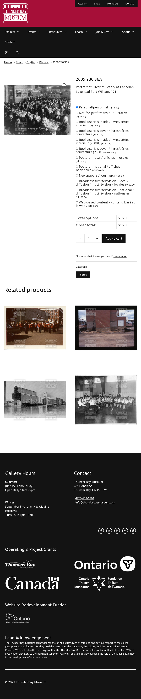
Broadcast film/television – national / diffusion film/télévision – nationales (105, 193)
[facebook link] (101, 530)
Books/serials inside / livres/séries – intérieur (104, 123)
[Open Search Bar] (17, 52)
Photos (83, 274)
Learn (79, 32)
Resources (55, 32)
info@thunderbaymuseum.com (95, 502)
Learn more (120, 256)
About (126, 32)
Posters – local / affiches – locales (102, 159)
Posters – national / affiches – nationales (99, 168)
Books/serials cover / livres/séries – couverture (103, 132)
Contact (10, 42)
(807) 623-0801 (84, 498)
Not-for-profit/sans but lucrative (102, 114)
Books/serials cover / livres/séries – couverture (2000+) (103, 150)
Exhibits (10, 32)
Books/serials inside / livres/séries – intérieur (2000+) (104, 141)
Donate (129, 3)
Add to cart (114, 238)
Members (112, 3)
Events (32, 32)
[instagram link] (109, 530)
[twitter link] (125, 530)
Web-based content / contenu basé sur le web (106, 204)
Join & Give (102, 32)
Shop (97, 3)
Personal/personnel (99, 107)
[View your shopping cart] (6, 52)
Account (82, 3)
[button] (64, 83)
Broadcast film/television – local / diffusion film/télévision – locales (105, 182)
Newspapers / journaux (101, 175)
